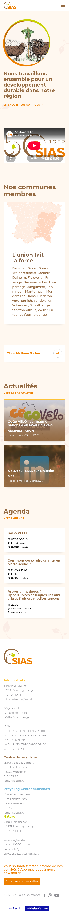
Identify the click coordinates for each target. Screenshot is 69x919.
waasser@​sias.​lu (14, 840)
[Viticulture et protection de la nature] (34, 43)
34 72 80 (12, 776)
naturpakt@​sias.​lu (15, 849)
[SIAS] (10, 5)
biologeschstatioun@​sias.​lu (21, 853)
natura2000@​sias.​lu (17, 844)
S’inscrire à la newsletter (22, 881)
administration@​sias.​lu (19, 699)
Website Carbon (37, 908)
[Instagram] (50, 895)
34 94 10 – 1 (14, 694)
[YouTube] (56, 895)
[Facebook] (44, 895)
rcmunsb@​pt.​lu (14, 780)
